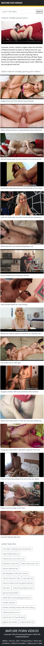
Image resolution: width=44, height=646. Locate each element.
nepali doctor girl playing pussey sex (17, 598)
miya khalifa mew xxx (11, 554)
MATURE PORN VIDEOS (22, 631)
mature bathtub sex (10, 568)
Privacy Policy (26, 641)
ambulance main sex (10, 563)
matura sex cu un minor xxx (13, 559)
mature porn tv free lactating (14, 617)
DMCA (4, 641)
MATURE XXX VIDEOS (11, 2)
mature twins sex (27, 622)
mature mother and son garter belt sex (18, 583)
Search (39, 11)
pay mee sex (28, 578)
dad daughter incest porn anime (15, 573)
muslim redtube (9, 602)
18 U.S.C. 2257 (14, 641)
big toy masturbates (10, 593)
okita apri (6, 588)
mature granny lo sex (11, 612)
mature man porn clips (11, 578)
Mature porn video (35, 643)
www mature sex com (29, 563)
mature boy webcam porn (23, 588)
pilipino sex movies (10, 622)
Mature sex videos (19, 643)
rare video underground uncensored (17, 549)
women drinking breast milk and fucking (18, 607)
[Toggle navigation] (40, 3)
